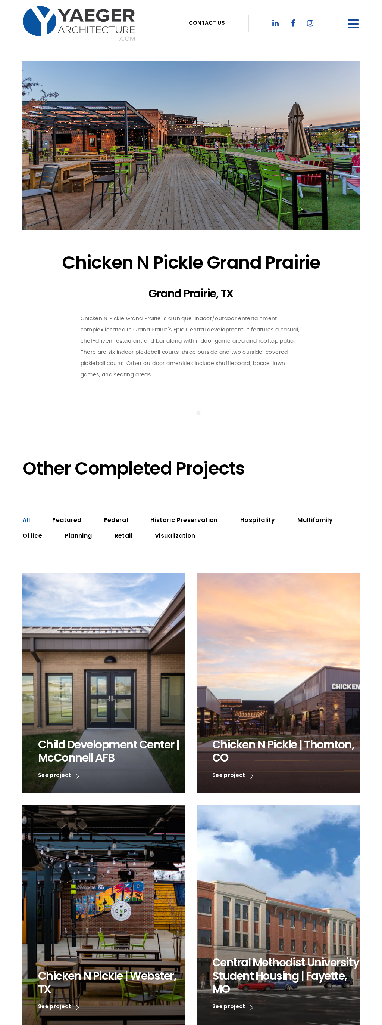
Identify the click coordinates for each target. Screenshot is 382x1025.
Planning (78, 535)
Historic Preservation (183, 520)
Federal (116, 520)
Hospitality (257, 520)
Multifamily (315, 520)
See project (55, 775)
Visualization (175, 535)
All (26, 520)
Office (32, 535)
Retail (123, 535)
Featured (66, 520)
